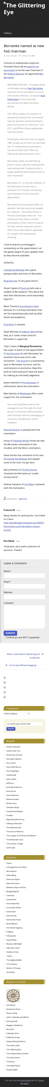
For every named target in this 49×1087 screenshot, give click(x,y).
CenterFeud (11, 899)
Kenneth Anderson (14, 787)
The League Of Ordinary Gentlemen (21, 835)
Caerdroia (10, 895)
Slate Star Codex (13, 948)
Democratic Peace (13, 919)
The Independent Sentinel (17, 1053)
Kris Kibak (9, 540)
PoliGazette (11, 936)
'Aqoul (8, 863)
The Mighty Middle (14, 960)
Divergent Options (14, 759)
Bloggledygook (12, 891)
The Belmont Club (13, 827)
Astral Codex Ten (13, 751)
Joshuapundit (11, 1021)
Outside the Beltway (14, 270)
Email (7, 581)
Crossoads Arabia (13, 907)
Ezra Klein (9, 324)
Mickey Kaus (11, 803)
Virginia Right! (12, 1069)
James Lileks (11, 779)
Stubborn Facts (12, 952)
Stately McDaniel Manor (16, 1041)
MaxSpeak (25, 393)
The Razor (10, 1061)
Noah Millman (11, 923)
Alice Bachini (11, 871)
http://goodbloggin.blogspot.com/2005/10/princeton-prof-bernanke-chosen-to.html (24, 526)
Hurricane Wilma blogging (22, 665)
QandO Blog (11, 940)
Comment (8, 602)
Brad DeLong (10, 280)
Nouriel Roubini (12, 429)
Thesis (41, 1080)
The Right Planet (13, 1065)
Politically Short (12, 1033)
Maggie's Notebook (14, 1025)
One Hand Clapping (14, 928)
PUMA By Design (13, 1037)
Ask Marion (11, 1005)
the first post (13, 353)
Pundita (9, 815)
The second (22, 360)
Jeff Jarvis (10, 783)
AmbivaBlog (11, 875)
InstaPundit (11, 775)
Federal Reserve (16, 73)
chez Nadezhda (12, 903)
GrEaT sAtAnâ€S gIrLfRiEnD (17, 1017)
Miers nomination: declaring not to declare (23, 656)
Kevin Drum (11, 791)
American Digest (13, 879)
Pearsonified (25, 1080)
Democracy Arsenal (14, 755)
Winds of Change (13, 968)
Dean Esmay (11, 915)
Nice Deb (10, 1029)
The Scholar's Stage (14, 843)
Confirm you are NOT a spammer (22, 637)
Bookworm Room (13, 1009)
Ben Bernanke (35, 88)
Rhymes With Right (14, 944)
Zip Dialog (10, 972)
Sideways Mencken (14, 823)
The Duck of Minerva (15, 831)
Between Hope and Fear (16, 887)
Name (8, 571)
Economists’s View (29, 306)
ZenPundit (10, 847)
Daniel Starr (11, 911)
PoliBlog (9, 932)
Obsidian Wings (21, 440)
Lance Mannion (12, 795)
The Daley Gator (13, 1045)
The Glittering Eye (13, 1049)
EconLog (25, 288)
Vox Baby (29, 484)
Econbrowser (29, 382)
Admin (24, 1083)
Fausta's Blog (11, 1013)
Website (8, 592)
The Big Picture (29, 469)
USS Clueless (11, 964)
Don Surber (11, 763)
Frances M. (9, 510)
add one (23, 498)
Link (18, 510)
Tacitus (9, 956)
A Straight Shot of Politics (16, 867)
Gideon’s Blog (28, 331)
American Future (13, 883)
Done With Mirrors (13, 767)
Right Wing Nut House (15, 819)
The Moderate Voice (14, 839)
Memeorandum (12, 799)
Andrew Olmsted (13, 747)
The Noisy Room (13, 1057)
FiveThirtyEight (12, 771)
